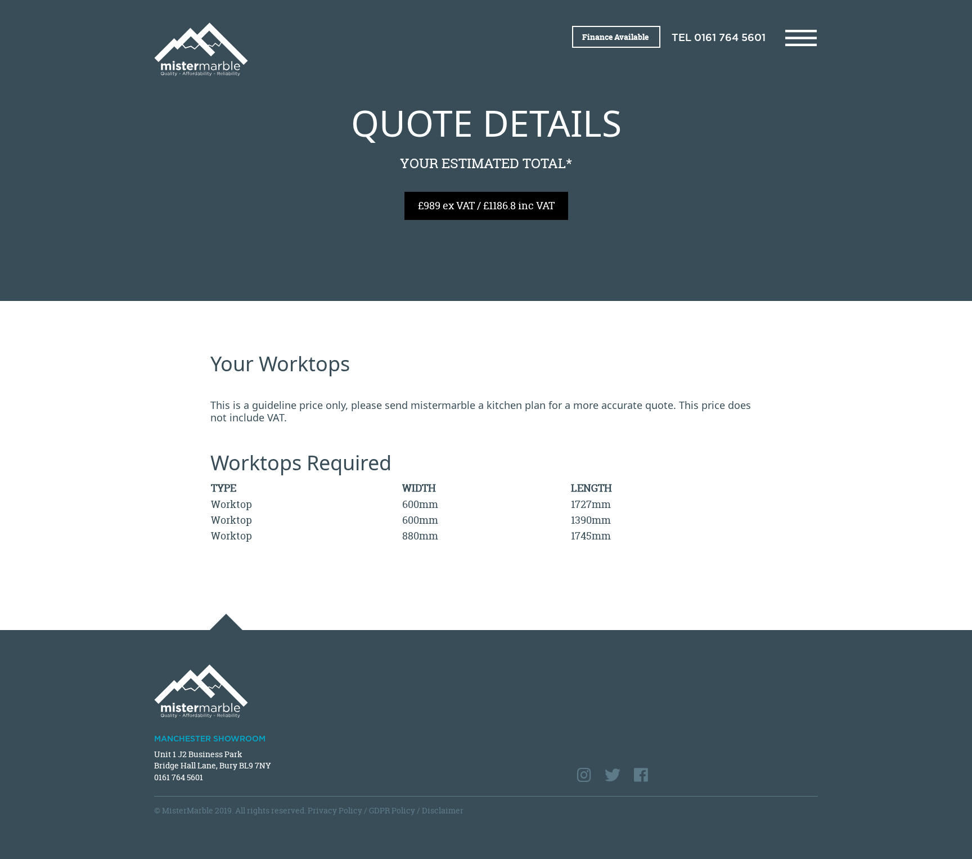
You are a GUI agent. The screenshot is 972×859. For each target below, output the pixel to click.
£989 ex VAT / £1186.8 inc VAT (486, 206)
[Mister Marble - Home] (316, 49)
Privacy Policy (335, 810)
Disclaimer (443, 810)
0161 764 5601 (730, 38)
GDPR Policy (392, 810)
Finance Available (616, 37)
